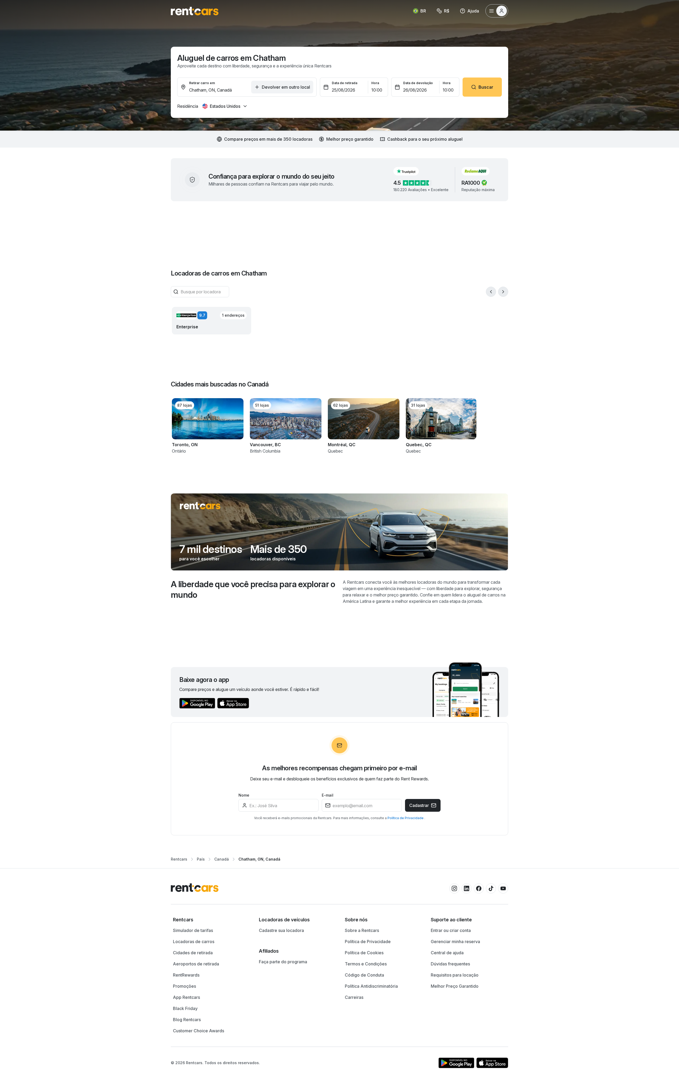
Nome (243, 795)
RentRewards (186, 975)
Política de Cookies (364, 952)
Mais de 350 (278, 549)
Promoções (184, 986)
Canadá (221, 859)
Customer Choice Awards (198, 1030)
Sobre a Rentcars (362, 930)
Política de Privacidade (406, 818)
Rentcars (179, 859)
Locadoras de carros (193, 941)
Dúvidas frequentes (450, 963)
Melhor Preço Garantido (454, 986)
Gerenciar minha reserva (455, 941)
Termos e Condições (366, 963)
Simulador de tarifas (193, 930)
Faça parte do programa (283, 961)
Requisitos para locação (454, 975)
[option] (210, 920)
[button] (410, 171)
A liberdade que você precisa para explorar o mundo (253, 589)
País (201, 859)
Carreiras (354, 997)
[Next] (503, 292)
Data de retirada (344, 83)
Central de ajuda (447, 952)
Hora (375, 83)
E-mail (327, 795)
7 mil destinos (210, 549)
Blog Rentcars (187, 1019)
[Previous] (491, 292)
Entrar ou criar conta (451, 930)
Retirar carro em (202, 83)
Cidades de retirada (193, 952)
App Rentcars (186, 997)
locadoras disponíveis (273, 558)
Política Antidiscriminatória (371, 986)
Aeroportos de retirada (196, 963)
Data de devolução (418, 83)
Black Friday (185, 1008)
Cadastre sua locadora (281, 930)
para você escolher (199, 558)
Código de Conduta (364, 975)
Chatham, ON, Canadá (259, 859)
